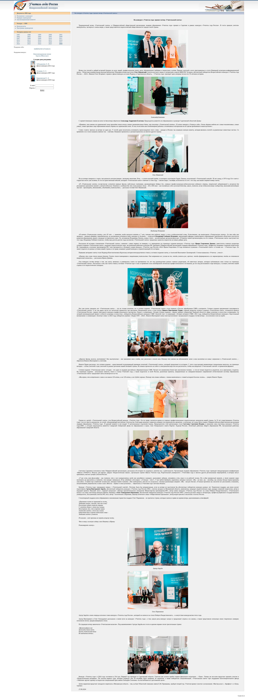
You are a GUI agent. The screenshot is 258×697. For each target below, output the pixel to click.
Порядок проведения (24, 18)
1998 (29, 35)
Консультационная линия (42, 54)
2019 (39, 42)
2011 (60, 38)
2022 (18, 44)
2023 (29, 44)
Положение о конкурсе (24, 16)
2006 (60, 36)
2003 (29, 36)
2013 (29, 40)
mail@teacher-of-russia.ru (42, 49)
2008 (29, 38)
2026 (60, 44)
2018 (29, 42)
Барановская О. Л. (43, 78)
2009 (39, 38)
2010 (50, 38)
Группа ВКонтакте (42, 56)
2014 (39, 40)
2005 (50, 36)
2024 (39, 44)
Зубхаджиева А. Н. (43, 64)
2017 (18, 42)
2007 (18, 38)
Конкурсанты (21, 26)
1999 (39, 35)
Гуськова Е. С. (42, 71)
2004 (39, 36)
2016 (60, 40)
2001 (60, 35)
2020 (50, 42)
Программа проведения (25, 28)
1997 (18, 35)
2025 (50, 44)
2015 (50, 40)
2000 (50, 35)
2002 (18, 36)
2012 (18, 40)
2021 (60, 42)
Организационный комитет (26, 19)
